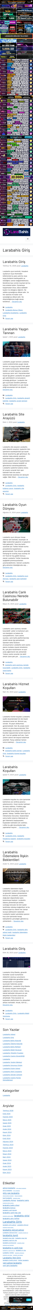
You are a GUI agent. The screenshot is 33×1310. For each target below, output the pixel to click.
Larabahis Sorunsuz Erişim (12, 1065)
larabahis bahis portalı (13, 751)
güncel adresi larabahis (8, 1195)
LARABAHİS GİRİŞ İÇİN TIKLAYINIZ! (16, 36)
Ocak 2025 (7, 1126)
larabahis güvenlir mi (23, 1232)
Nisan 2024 (7, 1154)
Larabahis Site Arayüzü (13, 416)
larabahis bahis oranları (8, 1203)
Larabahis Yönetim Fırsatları (13, 1053)
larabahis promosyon (9, 1243)
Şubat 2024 (7, 1160)
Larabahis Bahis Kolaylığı (12, 1041)
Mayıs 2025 (7, 1120)
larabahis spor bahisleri (18, 579)
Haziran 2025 (8, 1117)
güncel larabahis (18, 1195)
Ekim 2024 (7, 1135)
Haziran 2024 (8, 1148)
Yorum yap (9, 318)
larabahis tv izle (21, 1250)
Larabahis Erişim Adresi (11, 1068)
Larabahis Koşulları (10, 769)
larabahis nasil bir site (10, 1240)
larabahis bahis (23, 1200)
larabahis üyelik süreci (10, 1260)
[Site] (16, 61)
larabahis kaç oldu (8, 1238)
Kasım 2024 (7, 1132)
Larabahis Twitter (8, 1253)
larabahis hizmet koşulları (16, 753)
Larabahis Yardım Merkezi (12, 1062)
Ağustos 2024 (8, 1142)
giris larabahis (16, 1190)
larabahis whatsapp (19, 1253)
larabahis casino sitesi (8, 1216)
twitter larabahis (23, 1260)
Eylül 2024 (6, 1138)
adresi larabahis (9, 1188)
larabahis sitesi (20, 1243)
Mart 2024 (7, 1157)
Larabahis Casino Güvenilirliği (13, 1056)
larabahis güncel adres (8, 1227)
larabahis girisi (21, 1215)
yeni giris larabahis (10, 1266)
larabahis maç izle (21, 1238)
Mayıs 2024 (7, 1151)
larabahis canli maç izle (12, 1213)
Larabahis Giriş (14, 262)
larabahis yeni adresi (18, 1255)
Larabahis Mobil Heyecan (12, 1050)
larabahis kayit (10, 1235)
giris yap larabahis (11, 1193)
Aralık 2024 (7, 1129)
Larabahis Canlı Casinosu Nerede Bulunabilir (15, 596)
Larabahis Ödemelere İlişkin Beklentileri (15, 856)
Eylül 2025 (6, 1114)
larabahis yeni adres (7, 1255)
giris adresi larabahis (21, 1188)
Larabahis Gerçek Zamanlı (12, 1075)
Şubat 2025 (7, 1123)
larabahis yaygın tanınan (18, 401)
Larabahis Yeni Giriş (12, 1258)
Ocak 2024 (7, 1163)
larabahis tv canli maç (13, 1248)
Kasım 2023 (7, 1169)
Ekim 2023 (7, 1172)
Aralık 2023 (7, 1166)
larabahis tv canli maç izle (9, 1250)
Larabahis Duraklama (10, 313)
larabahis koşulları (23, 839)
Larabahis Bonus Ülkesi (14, 310)
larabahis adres (16, 1198)
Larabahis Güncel (22, 1225)
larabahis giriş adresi (9, 1225)
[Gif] (16, 97)
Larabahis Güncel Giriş (10, 1232)
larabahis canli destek (10, 1210)
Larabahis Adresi (9, 1034)
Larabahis (9, 307)
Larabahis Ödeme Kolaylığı (12, 1044)
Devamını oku (17, 302)
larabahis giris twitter (11, 1219)
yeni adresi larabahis (12, 1263)
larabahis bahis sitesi (11, 1205)
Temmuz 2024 (8, 1145)
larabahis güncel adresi (13, 1230)
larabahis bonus (9, 1208)
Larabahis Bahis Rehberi (12, 1047)
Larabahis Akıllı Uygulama (12, 1072)
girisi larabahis (7, 1190)
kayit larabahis (7, 1198)
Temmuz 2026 (8, 1111)
